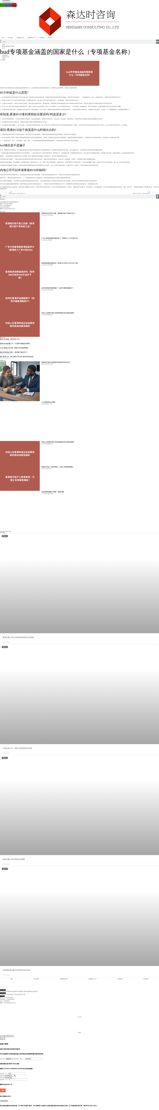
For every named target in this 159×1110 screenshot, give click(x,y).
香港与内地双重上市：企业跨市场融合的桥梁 (15, 343)
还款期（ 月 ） (4, 1078)
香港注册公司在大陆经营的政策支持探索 (18, 637)
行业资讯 (50, 37)
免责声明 (2, 1037)
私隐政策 (2, 1038)
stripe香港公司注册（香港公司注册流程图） (14, 348)
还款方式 (2, 1057)
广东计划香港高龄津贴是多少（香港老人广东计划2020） (60, 238)
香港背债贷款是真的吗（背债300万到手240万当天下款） (60, 263)
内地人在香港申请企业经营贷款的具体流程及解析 (57, 313)
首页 (3, 37)
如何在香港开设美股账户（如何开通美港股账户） (57, 288)
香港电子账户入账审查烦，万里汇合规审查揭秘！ (57, 467)
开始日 (2, 1074)
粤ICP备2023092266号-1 (7, 1035)
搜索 (0, 41)
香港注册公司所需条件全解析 (13, 858)
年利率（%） (4, 1072)
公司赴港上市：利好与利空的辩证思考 (17, 748)
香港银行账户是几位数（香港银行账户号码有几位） (58, 213)
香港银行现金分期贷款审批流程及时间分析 (55, 362)
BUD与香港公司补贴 (8, 46)
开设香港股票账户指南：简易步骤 (52, 492)
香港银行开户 (31, 37)
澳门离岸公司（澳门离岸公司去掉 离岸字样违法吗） (17, 356)
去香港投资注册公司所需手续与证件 (16, 969)
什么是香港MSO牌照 (48, 402)
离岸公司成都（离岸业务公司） (10, 339)
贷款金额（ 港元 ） (18, 1057)
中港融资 (41, 37)
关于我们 (10, 37)
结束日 (2, 1076)
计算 (3, 1089)
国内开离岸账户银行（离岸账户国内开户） (14, 352)
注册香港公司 (20, 37)
